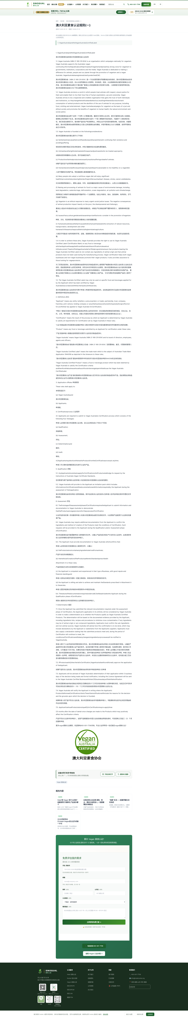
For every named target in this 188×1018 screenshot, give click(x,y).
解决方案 (57, 4)
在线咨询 (132, 987)
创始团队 (90, 978)
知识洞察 (94, 4)
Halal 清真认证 (71, 974)
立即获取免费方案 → (94, 922)
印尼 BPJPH (71, 986)
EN (154, 4)
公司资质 (78, 4)
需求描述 (67, 906)
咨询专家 (146, 4)
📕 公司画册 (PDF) (114, 986)
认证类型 (67, 898)
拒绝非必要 (140, 1014)
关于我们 (85, 4)
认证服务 (69, 4)
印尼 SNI (70, 993)
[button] (42, 987)
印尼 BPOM (70, 989)
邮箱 (64, 877)
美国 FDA (70, 997)
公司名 (98, 889)
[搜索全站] (123, 4)
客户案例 (111, 974)
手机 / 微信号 (66, 865)
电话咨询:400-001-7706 (94, 946)
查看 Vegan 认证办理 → (94, 954)
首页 (48, 4)
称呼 (66, 889)
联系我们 (102, 4)
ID (160, 4)
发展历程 (90, 982)
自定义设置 (129, 1014)
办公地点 (90, 989)
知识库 (62, 21)
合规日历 (111, 982)
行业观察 (111, 978)
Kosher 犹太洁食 (72, 978)
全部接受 (150, 1014)
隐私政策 (105, 1014)
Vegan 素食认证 (61, 782)
